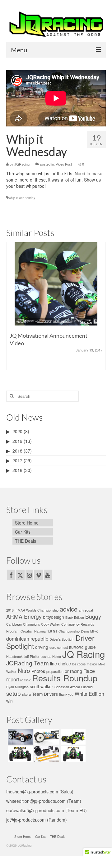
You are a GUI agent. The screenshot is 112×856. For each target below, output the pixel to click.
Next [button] (100, 309)
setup (13, 693)
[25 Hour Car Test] (46, 754)
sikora (26, 694)
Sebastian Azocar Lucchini (73, 686)
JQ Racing (83, 653)
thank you (66, 694)
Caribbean (14, 624)
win (9, 701)
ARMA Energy (24, 616)
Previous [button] (11, 309)
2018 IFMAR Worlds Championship (32, 610)
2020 (17, 431)
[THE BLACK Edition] (72, 737)
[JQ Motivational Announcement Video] (56, 283)
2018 (17, 451)
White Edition (89, 693)
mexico (92, 664)
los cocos (79, 664)
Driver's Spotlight (61, 639)
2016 (17, 470)
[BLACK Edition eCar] (19, 737)
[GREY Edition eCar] (46, 737)
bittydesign (53, 617)
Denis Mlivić (89, 631)
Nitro (24, 670)
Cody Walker (50, 624)
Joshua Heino (51, 656)
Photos (38, 671)
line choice (60, 663)
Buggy (93, 616)
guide (90, 647)
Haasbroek (14, 656)
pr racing (73, 671)
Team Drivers (45, 694)
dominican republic (27, 638)
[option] (56, 309)
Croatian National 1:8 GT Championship (50, 631)
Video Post (64, 164)
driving (41, 647)
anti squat (86, 610)
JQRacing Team (27, 663)
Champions (31, 624)
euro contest (58, 647)
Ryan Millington (17, 686)
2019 (17, 441)
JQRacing (22, 164)
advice (68, 608)
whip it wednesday (22, 198)
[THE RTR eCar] (72, 754)
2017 (17, 460)
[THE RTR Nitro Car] (19, 754)
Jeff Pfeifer (32, 656)
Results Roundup (64, 678)
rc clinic (25, 680)
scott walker (41, 686)
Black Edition (74, 617)
